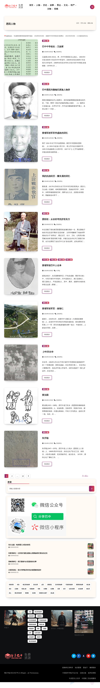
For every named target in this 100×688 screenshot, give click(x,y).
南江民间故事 (26, 584)
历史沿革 (35, 584)
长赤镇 (34, 593)
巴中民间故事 (58, 584)
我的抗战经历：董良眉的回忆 (56, 176)
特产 (73, 5)
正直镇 (16, 588)
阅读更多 (47, 72)
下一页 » (85, 476)
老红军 (88, 588)
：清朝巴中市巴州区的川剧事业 (44, 36)
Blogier (23, 673)
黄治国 (45, 395)
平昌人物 (53, 259)
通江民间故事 (18, 593)
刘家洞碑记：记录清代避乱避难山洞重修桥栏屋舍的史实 (27, 553)
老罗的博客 (92, 673)
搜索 (10, 482)
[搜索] (91, 488)
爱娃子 (85, 667)
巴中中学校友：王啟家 (53, 46)
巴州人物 (45, 259)
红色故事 (80, 588)
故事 (52, 5)
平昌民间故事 (69, 584)
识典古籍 (83, 673)
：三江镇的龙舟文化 (72, 36)
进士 (10, 593)
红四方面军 (72, 588)
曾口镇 (88, 584)
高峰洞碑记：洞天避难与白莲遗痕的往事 (22, 561)
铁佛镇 (27, 593)
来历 (10, 588)
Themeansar (34, 673)
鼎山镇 (52, 593)
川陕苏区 (49, 584)
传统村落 (11, 584)
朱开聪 (45, 438)
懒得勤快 (93, 667)
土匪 (42, 584)
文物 (49, 8)
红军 (64, 588)
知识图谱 (78, 667)
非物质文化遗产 (43, 593)
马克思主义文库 (74, 678)
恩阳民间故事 (79, 584)
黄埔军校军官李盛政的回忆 (55, 133)
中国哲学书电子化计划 (70, 673)
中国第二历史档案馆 (89, 678)
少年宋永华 (47, 352)
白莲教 (52, 588)
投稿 (56, 8)
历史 (45, 5)
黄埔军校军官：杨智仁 (53, 308)
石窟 (58, 588)
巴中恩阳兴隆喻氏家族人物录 (56, 89)
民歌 (39, 588)
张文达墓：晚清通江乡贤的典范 (19, 545)
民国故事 (32, 588)
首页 (31, 5)
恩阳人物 (45, 41)
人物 (38, 5)
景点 (59, 5)
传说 (18, 584)
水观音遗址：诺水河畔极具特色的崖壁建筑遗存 (24, 570)
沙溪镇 (45, 588)
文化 (66, 5)
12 (23, 476)
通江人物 (69, 259)
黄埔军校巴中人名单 (51, 265)
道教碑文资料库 (67, 667)
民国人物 (24, 588)
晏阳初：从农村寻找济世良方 (56, 219)
